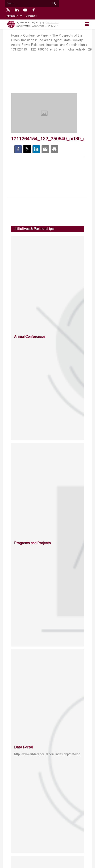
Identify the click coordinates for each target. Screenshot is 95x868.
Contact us (31, 16)
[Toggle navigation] (87, 24)
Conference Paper (36, 35)
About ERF (13, 16)
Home (15, 35)
